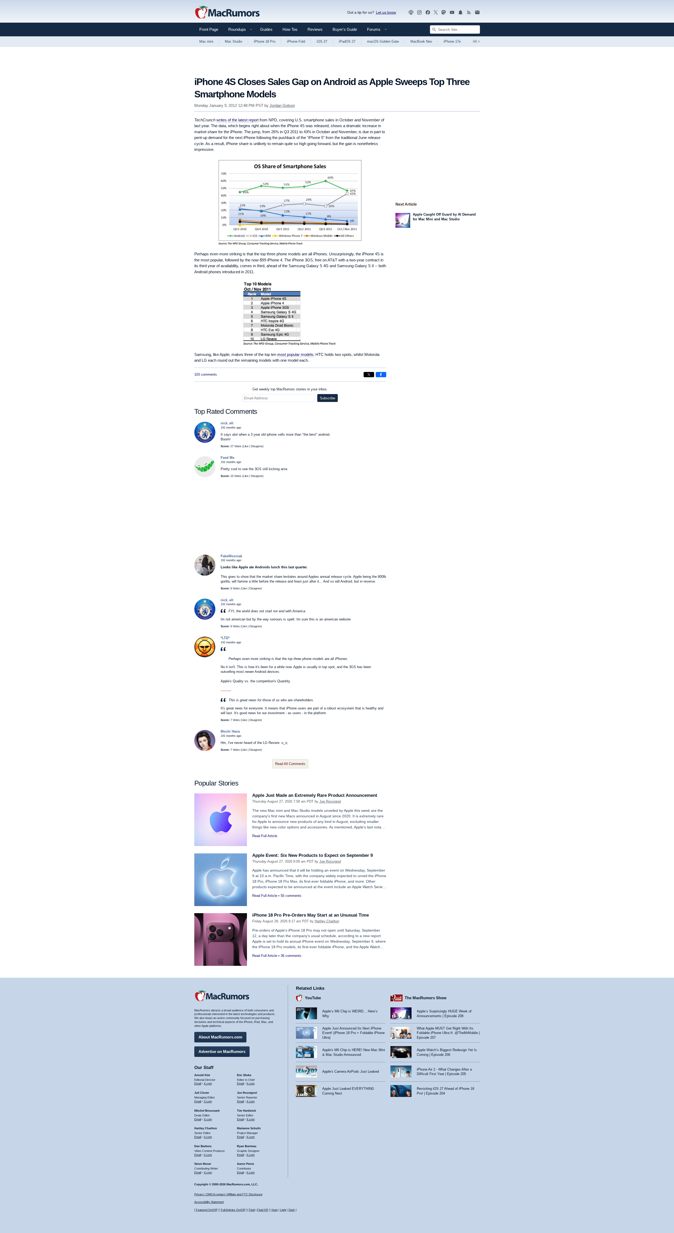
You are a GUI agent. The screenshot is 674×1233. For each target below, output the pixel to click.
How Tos (290, 29)
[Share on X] (369, 374)
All (476, 41)
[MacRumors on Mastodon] (443, 12)
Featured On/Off (206, 1209)
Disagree (256, 446)
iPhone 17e (452, 41)
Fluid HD (262, 1209)
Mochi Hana (230, 731)
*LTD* (225, 638)
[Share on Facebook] (381, 374)
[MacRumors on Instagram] (419, 12)
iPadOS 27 (347, 41)
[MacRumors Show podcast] (411, 12)
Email (197, 1083)
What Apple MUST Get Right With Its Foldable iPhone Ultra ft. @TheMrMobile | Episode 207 (448, 1033)
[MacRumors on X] (436, 12)
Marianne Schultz (249, 1128)
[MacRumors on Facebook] (427, 12)
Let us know (386, 12)
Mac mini (206, 41)
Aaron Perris (245, 1163)
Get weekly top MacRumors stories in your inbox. (290, 389)
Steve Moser (202, 1163)
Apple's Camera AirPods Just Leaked (350, 1071)
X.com (208, 1083)
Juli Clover (201, 1092)
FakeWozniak (231, 556)
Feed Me (227, 458)
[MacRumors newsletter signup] (477, 12)
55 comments (291, 896)
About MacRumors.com (220, 1037)
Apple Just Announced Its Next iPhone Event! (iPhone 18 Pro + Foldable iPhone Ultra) (353, 1033)
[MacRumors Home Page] (227, 13)
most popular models (295, 354)
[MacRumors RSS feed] (469, 12)
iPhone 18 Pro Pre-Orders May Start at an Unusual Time (310, 915)
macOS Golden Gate (383, 41)
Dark (292, 1209)
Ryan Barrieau (246, 1146)
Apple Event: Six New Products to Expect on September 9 (312, 855)
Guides (266, 29)
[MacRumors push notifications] (460, 12)
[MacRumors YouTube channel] (452, 12)
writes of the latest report (237, 120)
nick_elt (227, 423)
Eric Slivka (244, 1075)
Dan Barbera (202, 1146)
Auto (275, 1209)
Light (283, 1209)
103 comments (205, 374)
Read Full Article (264, 836)
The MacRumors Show (426, 998)
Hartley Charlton (327, 921)
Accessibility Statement (209, 1202)
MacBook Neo (421, 41)
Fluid (252, 1209)
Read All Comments (290, 764)
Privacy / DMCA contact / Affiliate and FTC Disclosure (228, 1194)
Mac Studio (233, 41)
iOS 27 (322, 41)
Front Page (208, 29)
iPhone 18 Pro (264, 41)
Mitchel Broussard (207, 1110)
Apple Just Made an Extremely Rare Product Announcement (314, 795)
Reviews (315, 29)
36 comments (291, 956)
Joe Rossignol (330, 801)
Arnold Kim (202, 1075)
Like (246, 446)
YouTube (313, 998)
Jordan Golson (282, 105)
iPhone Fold (296, 41)
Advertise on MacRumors (222, 1051)
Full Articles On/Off (233, 1209)
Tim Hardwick (246, 1110)
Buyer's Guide (345, 29)
